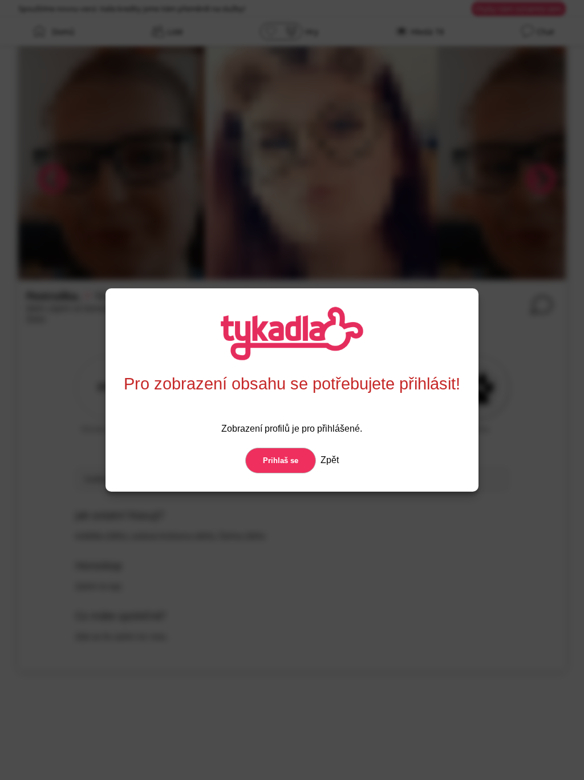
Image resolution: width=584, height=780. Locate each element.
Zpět (328, 460)
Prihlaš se (280, 460)
